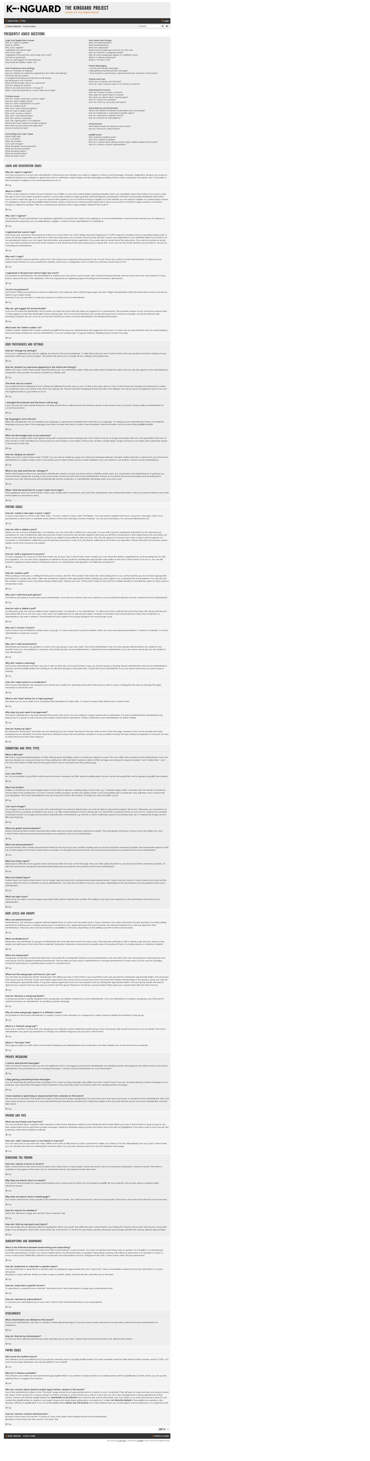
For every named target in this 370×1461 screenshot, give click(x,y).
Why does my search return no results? (106, 95)
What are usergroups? (99, 48)
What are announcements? (17, 149)
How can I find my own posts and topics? (107, 102)
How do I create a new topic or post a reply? (25, 99)
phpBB (140, 424)
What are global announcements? (20, 146)
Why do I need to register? (17, 43)
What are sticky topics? (15, 151)
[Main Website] (34, 9)
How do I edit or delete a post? (19, 101)
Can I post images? (14, 144)
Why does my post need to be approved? (24, 125)
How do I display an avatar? (18, 85)
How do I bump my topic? (17, 128)
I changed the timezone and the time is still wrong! (28, 78)
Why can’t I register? (14, 48)
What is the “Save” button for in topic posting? (26, 123)
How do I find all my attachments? (104, 129)
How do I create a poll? (15, 106)
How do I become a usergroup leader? (106, 52)
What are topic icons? (15, 156)
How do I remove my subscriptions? (105, 118)
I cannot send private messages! (104, 68)
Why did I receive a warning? (18, 118)
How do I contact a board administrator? (107, 144)
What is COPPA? (12, 45)
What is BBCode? (13, 136)
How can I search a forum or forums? (106, 92)
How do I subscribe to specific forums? (106, 115)
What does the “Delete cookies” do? (21, 62)
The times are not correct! (16, 76)
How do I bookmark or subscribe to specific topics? (112, 113)
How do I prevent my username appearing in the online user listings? (36, 73)
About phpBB (45, 1362)
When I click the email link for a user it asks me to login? (30, 90)
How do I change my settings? (19, 71)
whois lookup (42, 1395)
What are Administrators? (100, 43)
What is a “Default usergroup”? (102, 57)
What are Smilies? (13, 141)
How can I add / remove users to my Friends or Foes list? (114, 84)
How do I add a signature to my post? (22, 103)
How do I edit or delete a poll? (18, 111)
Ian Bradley (121, 1440)
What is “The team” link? (99, 60)
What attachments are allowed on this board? (110, 126)
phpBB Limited (86, 1359)
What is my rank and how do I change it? (24, 88)
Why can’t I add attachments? (19, 116)
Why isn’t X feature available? (102, 140)
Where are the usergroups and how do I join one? (111, 50)
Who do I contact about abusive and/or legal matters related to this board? (123, 142)
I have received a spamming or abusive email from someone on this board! (123, 73)
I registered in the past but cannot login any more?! (28, 55)
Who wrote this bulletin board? (102, 137)
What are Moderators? (99, 45)
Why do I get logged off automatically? (23, 60)
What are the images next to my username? (25, 83)
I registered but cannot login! (18, 50)
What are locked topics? (16, 153)
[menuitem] (22, 21)
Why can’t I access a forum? (18, 113)
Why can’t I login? (13, 52)
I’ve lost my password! (15, 57)
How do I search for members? (102, 100)
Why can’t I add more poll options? (21, 108)
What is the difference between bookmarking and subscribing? (117, 110)
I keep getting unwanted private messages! (108, 71)
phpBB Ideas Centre (134, 1375)
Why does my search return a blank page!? (108, 97)
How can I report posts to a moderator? (23, 121)
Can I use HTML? (12, 139)
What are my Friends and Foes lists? (105, 81)
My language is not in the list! (18, 80)
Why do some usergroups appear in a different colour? (113, 55)
